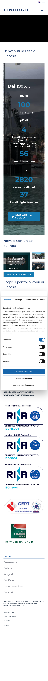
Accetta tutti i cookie (24, 371)
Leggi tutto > (14, 268)
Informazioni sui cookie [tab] (35, 300)
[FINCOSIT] (16, 8)
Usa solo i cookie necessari (24, 385)
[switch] (42, 347)
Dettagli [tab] (18, 300)
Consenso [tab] (7, 300)
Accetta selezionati (24, 378)
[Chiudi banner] (44, 294)
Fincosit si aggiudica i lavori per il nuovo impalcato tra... (16, 259)
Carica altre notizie (19, 274)
